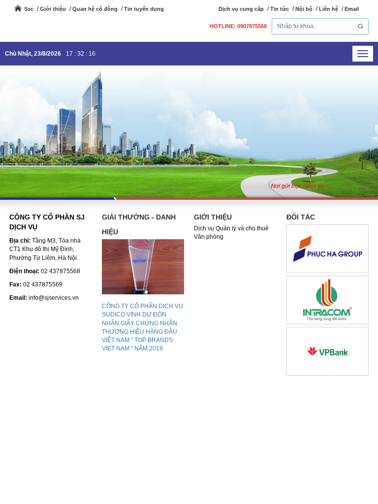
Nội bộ (304, 9)
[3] (327, 248)
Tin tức (279, 9)
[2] (327, 299)
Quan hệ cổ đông (95, 9)
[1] (327, 350)
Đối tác (300, 217)
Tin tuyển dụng (144, 9)
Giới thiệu (53, 9)
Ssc (28, 9)
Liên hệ (328, 9)
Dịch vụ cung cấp (241, 9)
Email (352, 9)
